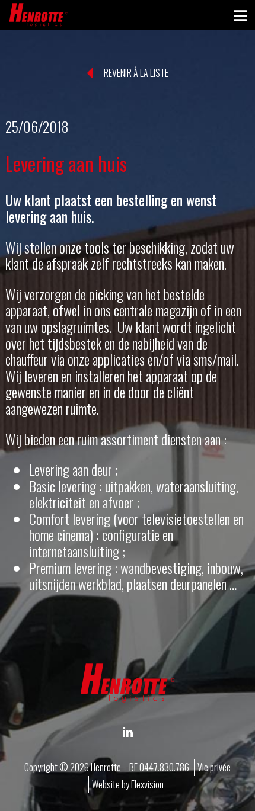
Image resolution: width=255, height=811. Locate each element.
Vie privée (214, 767)
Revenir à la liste (135, 73)
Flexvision (147, 784)
